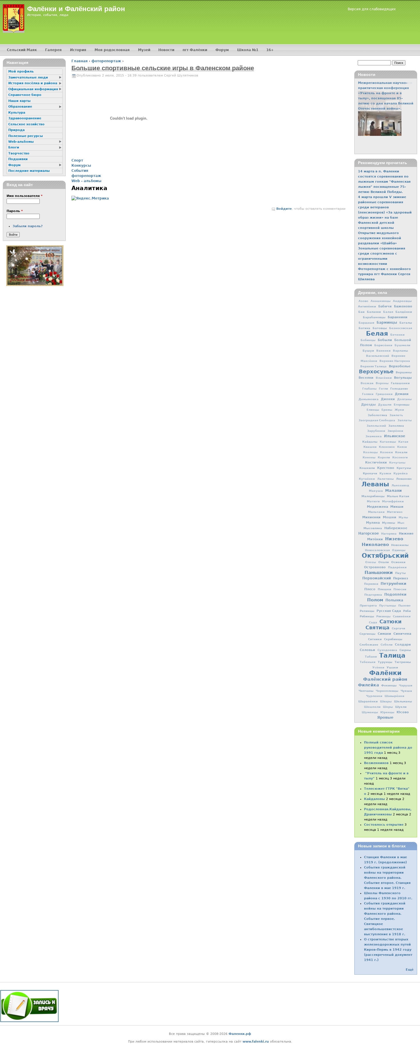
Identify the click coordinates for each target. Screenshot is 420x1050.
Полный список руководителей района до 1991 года (388, 748)
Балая (388, 311)
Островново (375, 567)
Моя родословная (112, 50)
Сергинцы (367, 633)
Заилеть (396, 415)
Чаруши (405, 685)
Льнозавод (400, 485)
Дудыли (384, 404)
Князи (402, 446)
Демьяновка (369, 399)
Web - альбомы (86, 181)
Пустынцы (387, 605)
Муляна (373, 523)
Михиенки (371, 517)
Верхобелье (399, 366)
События (79, 171)
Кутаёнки (367, 478)
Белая (377, 333)
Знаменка (373, 436)
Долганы (404, 399)
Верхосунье (376, 371)
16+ (270, 50)
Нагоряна (389, 533)
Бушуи (368, 350)
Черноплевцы (387, 690)
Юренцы (387, 712)
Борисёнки (383, 345)
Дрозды (368, 404)
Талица (392, 655)
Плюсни (399, 589)
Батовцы (380, 328)
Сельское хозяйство (26, 124)
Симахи (384, 634)
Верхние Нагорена (394, 360)
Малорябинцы (373, 496)
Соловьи (367, 650)
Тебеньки (367, 662)
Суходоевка (387, 650)
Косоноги (400, 457)
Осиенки (398, 562)
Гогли (383, 388)
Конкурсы (81, 166)
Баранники (397, 317)
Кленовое (387, 446)
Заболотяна (377, 415)
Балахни (374, 311)
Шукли (401, 706)
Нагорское (368, 533)
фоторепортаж (106, 61)
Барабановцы (374, 317)
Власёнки (384, 377)
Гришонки (384, 394)
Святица (377, 627)
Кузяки (385, 473)
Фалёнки (385, 672)
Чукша (406, 690)
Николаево (375, 544)
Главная (79, 61)
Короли (384, 457)
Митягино (395, 511)
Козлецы (370, 452)
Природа (16, 130)
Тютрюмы (403, 662)
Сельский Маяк (22, 50)
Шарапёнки (368, 701)
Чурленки (374, 696)
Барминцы (387, 323)
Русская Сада (389, 611)
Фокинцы (389, 685)
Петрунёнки (393, 583)
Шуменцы (370, 712)
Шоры (388, 706)
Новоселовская (377, 550)
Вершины (404, 372)
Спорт (77, 160)
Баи (361, 311)
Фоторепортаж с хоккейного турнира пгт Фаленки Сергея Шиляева (384, 274)
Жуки (399, 409)
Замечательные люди (28, 77)
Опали (383, 562)
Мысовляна (372, 528)
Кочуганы (397, 462)
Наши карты (19, 101)
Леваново (404, 478)
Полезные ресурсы (25, 136)
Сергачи (398, 628)
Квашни (370, 446)
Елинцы (373, 409)
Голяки (367, 394)
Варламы (400, 350)
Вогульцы (403, 378)
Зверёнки (395, 430)
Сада (373, 622)
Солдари (403, 644)
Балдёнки (403, 311)
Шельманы (403, 701)
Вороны (382, 383)
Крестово (385, 468)
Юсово (403, 712)
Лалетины (385, 478)
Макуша (376, 490)
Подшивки (18, 159)
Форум (222, 50)
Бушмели (402, 345)
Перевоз (400, 578)
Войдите (284, 209)
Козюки (386, 452)
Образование (20, 106)
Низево (394, 538)
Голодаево (399, 388)
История (78, 50)
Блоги (13, 147)
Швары (386, 701)
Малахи (393, 490)
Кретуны (404, 467)
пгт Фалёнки (195, 50)
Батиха (364, 328)
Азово (363, 301)
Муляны (388, 522)
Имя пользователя (25, 196)
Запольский (376, 425)
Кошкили (367, 467)
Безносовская (400, 328)
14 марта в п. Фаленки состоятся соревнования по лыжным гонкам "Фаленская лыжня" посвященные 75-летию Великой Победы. (384, 182)
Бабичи (385, 306)
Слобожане (368, 644)
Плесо (369, 589)
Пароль (15, 211)
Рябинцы (367, 616)
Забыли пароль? (28, 226)
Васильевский (377, 355)
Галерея (53, 50)
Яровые (385, 717)
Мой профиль (21, 71)
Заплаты (404, 420)
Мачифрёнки (393, 501)
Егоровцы (401, 404)
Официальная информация (33, 89)
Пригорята (368, 605)
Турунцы (385, 662)
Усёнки (378, 667)
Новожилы (400, 545)
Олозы (370, 562)
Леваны (375, 484)
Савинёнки (402, 616)
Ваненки (383, 350)
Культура (16, 112)
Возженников (376, 763)
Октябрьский (385, 555)
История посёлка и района (32, 83)
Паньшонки (379, 572)
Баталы (405, 322)
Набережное (395, 528)
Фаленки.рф (240, 1034)
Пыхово (404, 605)
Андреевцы (402, 301)
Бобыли (385, 340)
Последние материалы (29, 171)
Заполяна (396, 425)
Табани (371, 656)
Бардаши (366, 322)
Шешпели (372, 706)
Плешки (384, 589)
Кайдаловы (374, 799)
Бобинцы (368, 340)
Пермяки (371, 583)
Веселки (366, 378)
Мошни (389, 517)
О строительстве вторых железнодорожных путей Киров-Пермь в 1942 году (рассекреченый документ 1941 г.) (388, 950)
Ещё (409, 970)
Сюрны (405, 650)
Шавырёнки (394, 696)
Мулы (403, 517)
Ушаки (392, 667)
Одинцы (398, 550)
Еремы (386, 409)
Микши (396, 507)
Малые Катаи (398, 496)
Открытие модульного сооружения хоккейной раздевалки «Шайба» (379, 238)
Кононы (369, 457)
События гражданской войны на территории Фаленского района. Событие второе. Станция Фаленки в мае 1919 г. (387, 878)
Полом (375, 599)
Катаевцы (388, 441)
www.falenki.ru (256, 1041)
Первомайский (376, 578)
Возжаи (367, 383)
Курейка (400, 473)
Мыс (401, 522)
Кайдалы (369, 441)
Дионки (388, 399)
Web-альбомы (21, 142)
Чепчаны (366, 690)
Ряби (407, 610)
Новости (166, 50)
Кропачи (370, 473)
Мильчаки (376, 511)
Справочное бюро (24, 95)
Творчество (18, 153)
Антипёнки (367, 306)
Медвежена (377, 507)
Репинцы (367, 610)
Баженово (403, 306)
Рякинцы (383, 616)
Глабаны (369, 388)
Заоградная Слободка (377, 420)
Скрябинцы (393, 639)
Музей (144, 50)
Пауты (400, 573)
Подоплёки (395, 594)
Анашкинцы (381, 301)
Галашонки (400, 383)
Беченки (397, 334)
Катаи (403, 441)
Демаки (402, 394)
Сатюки (390, 621)
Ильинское (394, 436)
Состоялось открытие (383, 825)
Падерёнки (397, 567)
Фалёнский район (385, 679)
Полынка (394, 600)
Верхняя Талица (373, 366)
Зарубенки (376, 430)
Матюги (373, 501)
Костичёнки (376, 462)
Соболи (387, 644)
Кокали (401, 452)
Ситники (375, 639)
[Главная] (13, 18)
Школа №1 (247, 50)
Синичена (402, 634)
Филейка (368, 685)
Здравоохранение (24, 118)
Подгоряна (373, 594)
